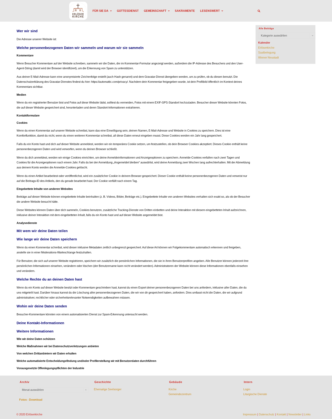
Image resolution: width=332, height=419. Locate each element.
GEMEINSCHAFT (155, 10)
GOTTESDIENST (128, 10)
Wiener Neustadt (268, 57)
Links (307, 414)
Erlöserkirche (266, 47)
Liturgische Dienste (255, 394)
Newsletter (295, 414)
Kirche (173, 389)
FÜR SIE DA (100, 10)
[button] (102, 11)
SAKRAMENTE (185, 10)
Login (246, 389)
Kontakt (281, 414)
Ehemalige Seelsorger (107, 389)
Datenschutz (266, 414)
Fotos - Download (30, 399)
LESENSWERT (210, 10)
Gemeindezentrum (180, 394)
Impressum (249, 414)
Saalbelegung (266, 52)
